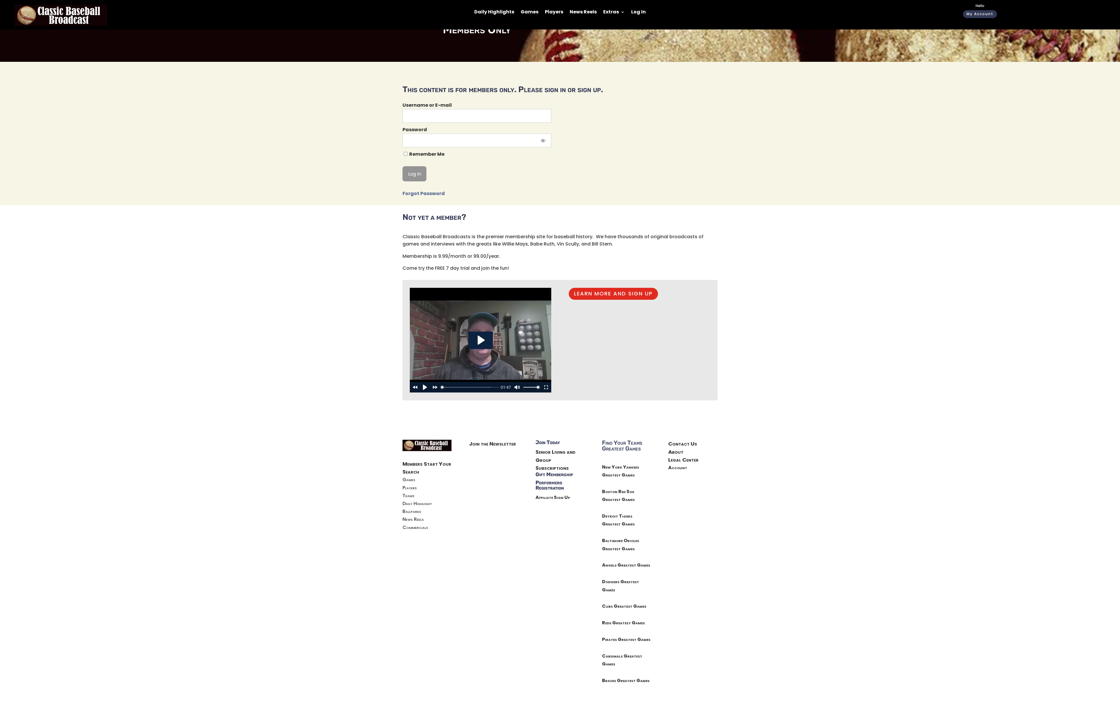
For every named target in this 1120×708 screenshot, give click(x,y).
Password (414, 129)
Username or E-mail (427, 105)
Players (554, 12)
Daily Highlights (494, 12)
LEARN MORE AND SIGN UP (613, 293)
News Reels (583, 12)
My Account (980, 13)
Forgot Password (423, 193)
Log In (638, 12)
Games (529, 12)
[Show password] (543, 140)
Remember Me (426, 154)
